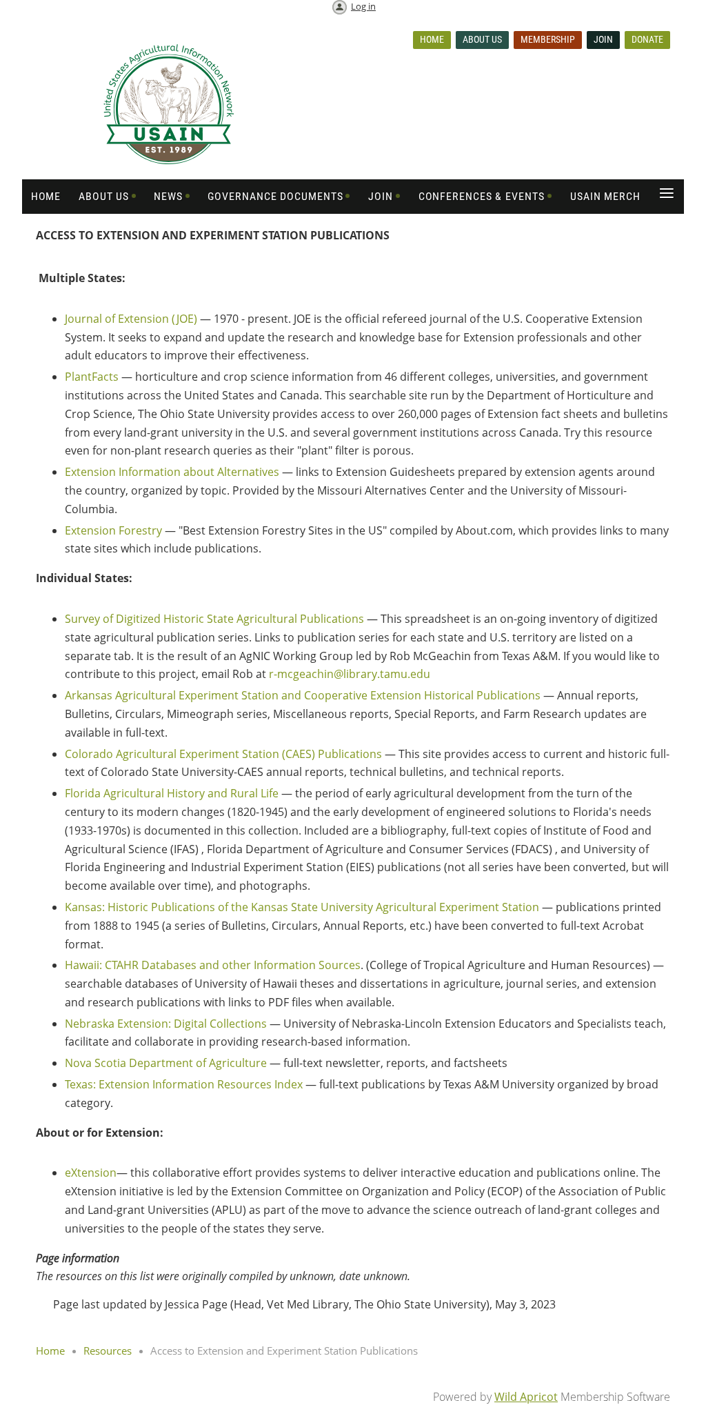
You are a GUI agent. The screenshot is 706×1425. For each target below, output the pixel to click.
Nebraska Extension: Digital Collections (166, 1023)
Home (432, 39)
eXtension (91, 1172)
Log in (363, 6)
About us (482, 39)
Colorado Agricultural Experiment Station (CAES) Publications (223, 753)
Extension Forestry (113, 530)
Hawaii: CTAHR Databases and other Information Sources (213, 965)
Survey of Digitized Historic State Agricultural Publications (214, 618)
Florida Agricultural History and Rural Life (172, 793)
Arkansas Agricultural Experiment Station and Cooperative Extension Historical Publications (303, 695)
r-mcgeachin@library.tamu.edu (349, 673)
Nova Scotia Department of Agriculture (166, 1062)
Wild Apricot (526, 1396)
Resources (107, 1350)
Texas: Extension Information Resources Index (184, 1084)
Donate (647, 39)
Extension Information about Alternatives (172, 471)
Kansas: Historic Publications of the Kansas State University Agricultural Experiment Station (302, 907)
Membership (548, 39)
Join (603, 39)
